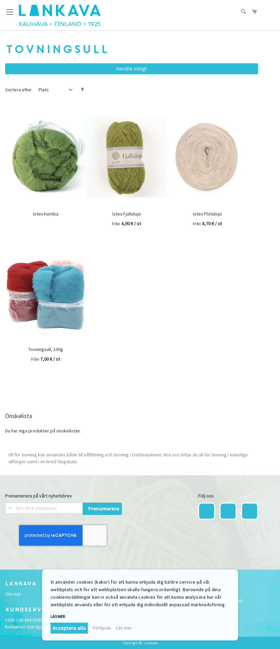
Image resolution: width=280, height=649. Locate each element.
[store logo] (60, 15)
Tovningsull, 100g (45, 349)
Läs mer (124, 628)
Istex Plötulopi (207, 214)
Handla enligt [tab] (131, 68)
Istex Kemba (45, 214)
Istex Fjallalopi (126, 214)
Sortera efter (18, 90)
